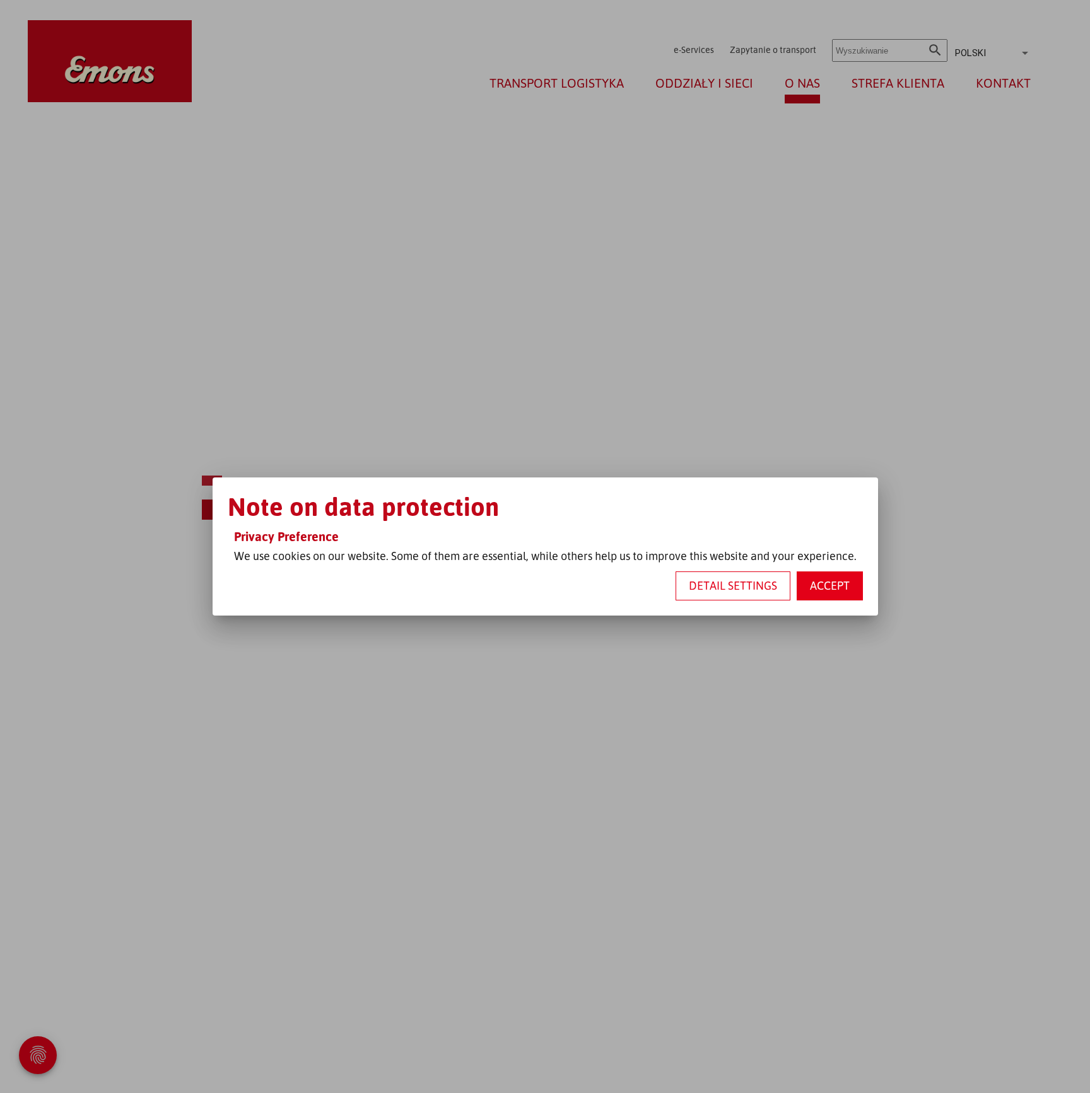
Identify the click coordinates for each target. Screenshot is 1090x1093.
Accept (830, 585)
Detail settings (733, 585)
